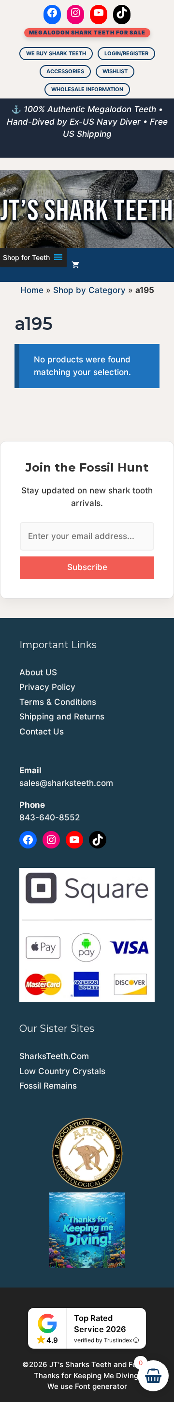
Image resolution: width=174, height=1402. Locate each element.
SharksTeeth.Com (54, 1056)
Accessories (65, 71)
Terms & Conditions (57, 702)
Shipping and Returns (61, 716)
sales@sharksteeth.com (66, 783)
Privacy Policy (47, 687)
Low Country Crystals (62, 1071)
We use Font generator (87, 1386)
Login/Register (126, 53)
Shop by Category (89, 290)
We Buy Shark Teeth (56, 53)
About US (38, 672)
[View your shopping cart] (75, 265)
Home (32, 290)
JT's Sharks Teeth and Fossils (100, 1364)
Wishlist (115, 71)
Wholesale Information (87, 89)
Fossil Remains (48, 1086)
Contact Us (41, 731)
